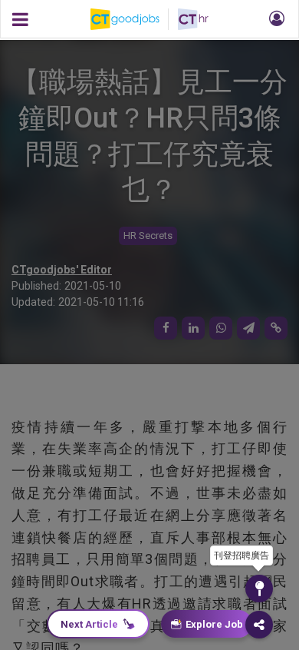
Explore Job (214, 624)
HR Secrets (147, 235)
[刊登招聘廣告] (259, 588)
